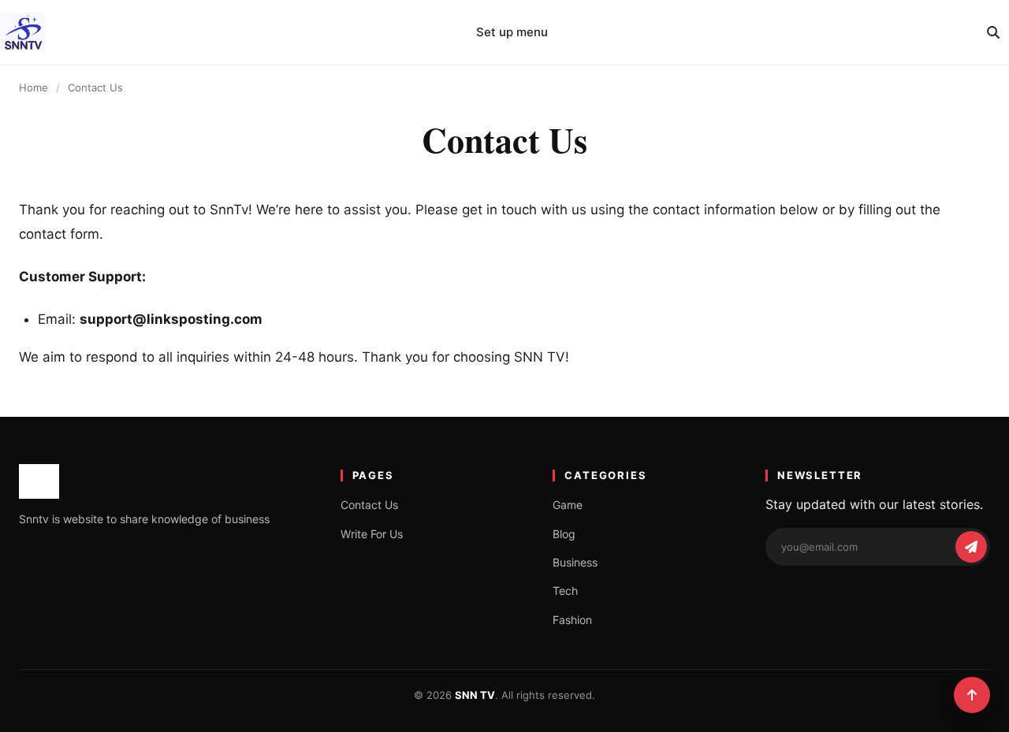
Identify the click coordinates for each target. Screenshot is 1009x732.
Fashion (572, 619)
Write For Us (372, 534)
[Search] (993, 32)
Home (33, 87)
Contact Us (369, 504)
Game (568, 504)
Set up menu (512, 31)
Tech (565, 590)
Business (575, 562)
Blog (564, 534)
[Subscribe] (971, 547)
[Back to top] (972, 695)
